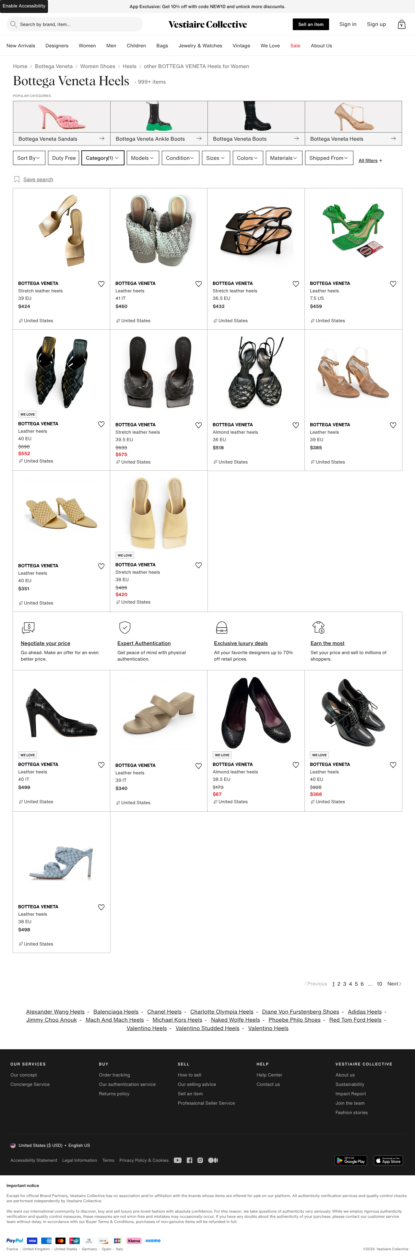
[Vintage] (255, 45)
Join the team (350, 1103)
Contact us (268, 1084)
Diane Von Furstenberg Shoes (300, 1012)
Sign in (348, 24)
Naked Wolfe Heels (235, 1020)
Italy (119, 1249)
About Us (321, 45)
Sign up (376, 24)
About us (345, 1075)
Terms (108, 1160)
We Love (270, 45)
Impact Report (351, 1093)
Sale (295, 45)
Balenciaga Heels (115, 1012)
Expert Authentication (144, 643)
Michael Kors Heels (177, 1020)
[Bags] (173, 45)
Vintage (241, 45)
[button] (401, 24)
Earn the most (328, 643)
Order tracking (114, 1075)
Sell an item (311, 24)
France (12, 1249)
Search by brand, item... (45, 24)
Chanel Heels (164, 1012)
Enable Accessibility (24, 6)
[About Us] (337, 45)
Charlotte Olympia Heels (222, 1012)
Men (111, 45)
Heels (129, 66)
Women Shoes (97, 66)
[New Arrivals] (40, 45)
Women (87, 45)
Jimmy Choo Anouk (51, 1020)
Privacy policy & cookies (144, 1160)
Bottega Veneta (54, 66)
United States (65, 1249)
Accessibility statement (33, 1160)
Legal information (79, 1160)
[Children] (151, 45)
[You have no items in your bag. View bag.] (401, 24)
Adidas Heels (365, 1012)
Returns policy (114, 1093)
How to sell (189, 1075)
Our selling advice (197, 1084)
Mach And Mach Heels (115, 1020)
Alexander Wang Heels (55, 1012)
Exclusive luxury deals (241, 643)
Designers (56, 45)
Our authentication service (127, 1084)
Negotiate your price (45, 643)
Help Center (269, 1075)
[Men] (121, 45)
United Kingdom (36, 1249)
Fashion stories (352, 1112)
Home (20, 66)
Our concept (23, 1075)
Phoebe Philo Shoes (295, 1020)
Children (136, 45)
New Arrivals (20, 45)
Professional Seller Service (206, 1103)
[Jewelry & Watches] (227, 45)
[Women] (101, 45)
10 (379, 984)
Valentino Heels (146, 1028)
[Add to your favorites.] (101, 284)
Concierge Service (30, 1084)
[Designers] (73, 45)
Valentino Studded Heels (207, 1028)
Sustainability (350, 1084)
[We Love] (285, 45)
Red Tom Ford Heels (355, 1020)
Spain (107, 1249)
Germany (89, 1249)
